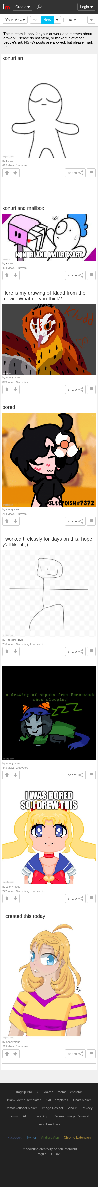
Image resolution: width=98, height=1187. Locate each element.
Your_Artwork (16, 20)
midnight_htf (12, 509)
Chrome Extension (77, 1137)
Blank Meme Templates (24, 1100)
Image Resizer (52, 1108)
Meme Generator (70, 1092)
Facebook (14, 1137)
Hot (35, 20)
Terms (13, 1116)
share (72, 173)
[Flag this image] (91, 172)
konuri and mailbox (23, 208)
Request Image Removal (71, 1116)
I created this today (23, 916)
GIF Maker (45, 1092)
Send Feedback (49, 1124)
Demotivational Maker (21, 1108)
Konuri (9, 161)
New (47, 20)
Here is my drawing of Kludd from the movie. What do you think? (43, 295)
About (72, 1108)
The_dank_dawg (14, 639)
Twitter (31, 1137)
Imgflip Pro (24, 1092)
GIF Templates (57, 1100)
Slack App (40, 1116)
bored (8, 407)
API (25, 1116)
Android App (50, 1137)
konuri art (12, 58)
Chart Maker (82, 1100)
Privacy (87, 1108)
